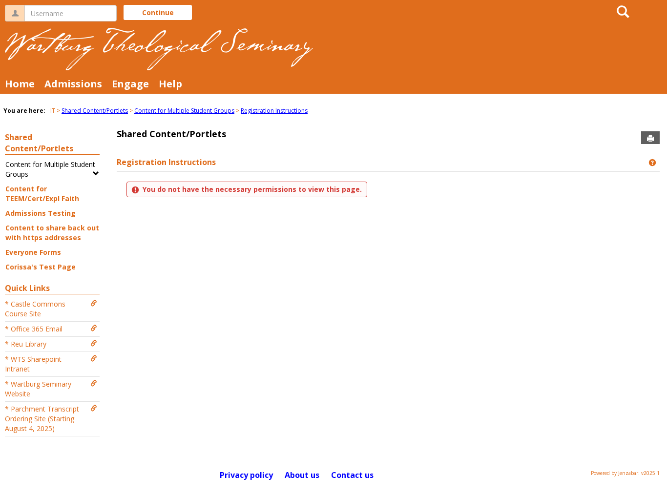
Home (20, 83)
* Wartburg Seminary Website (38, 388)
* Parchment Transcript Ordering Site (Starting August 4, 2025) (42, 418)
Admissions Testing (40, 213)
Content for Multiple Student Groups (184, 110)
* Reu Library (25, 344)
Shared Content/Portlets (95, 110)
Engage (130, 83)
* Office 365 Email (34, 328)
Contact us (352, 475)
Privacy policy (246, 475)
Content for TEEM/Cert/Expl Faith (42, 193)
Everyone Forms (33, 252)
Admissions (73, 83)
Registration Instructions (274, 110)
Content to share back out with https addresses (52, 232)
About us (302, 475)
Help (170, 83)
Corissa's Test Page (40, 266)
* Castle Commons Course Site (35, 308)
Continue (158, 12)
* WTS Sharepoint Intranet (33, 363)
